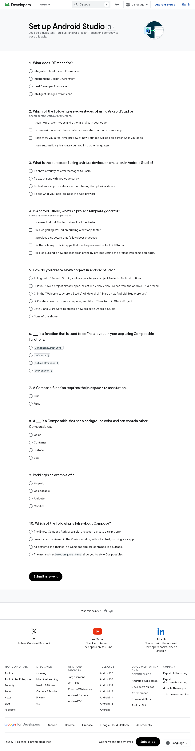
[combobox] (91, 4)
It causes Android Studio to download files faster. (65, 222)
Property (39, 483)
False (37, 403)
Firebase (87, 725)
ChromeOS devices (80, 689)
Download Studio (142, 699)
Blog (7, 703)
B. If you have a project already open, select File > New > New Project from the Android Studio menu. (96, 286)
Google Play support (175, 688)
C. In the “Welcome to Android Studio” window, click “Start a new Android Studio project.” (91, 293)
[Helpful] (105, 611)
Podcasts (10, 709)
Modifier (39, 506)
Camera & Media (46, 691)
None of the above (46, 316)
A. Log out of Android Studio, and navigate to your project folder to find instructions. (88, 278)
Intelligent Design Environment (53, 94)
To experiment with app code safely (56, 178)
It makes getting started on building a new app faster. (67, 230)
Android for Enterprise (18, 679)
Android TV (75, 701)
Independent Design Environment (54, 79)
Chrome (70, 725)
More (43, 4)
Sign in (185, 4)
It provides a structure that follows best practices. (66, 237)
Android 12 (106, 703)
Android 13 (106, 697)
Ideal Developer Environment (52, 86)
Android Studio (165, 4)
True (36, 396)
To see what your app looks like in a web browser (64, 194)
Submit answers (46, 576)
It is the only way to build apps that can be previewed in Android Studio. (79, 245)
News (8, 697)
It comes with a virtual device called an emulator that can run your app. (78, 130)
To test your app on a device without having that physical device (74, 186)
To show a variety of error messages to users (62, 171)
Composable (42, 491)
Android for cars (78, 695)
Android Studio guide (144, 680)
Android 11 (106, 709)
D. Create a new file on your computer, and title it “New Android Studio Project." (84, 301)
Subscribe (148, 742)
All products (144, 725)
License (21, 741)
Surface (39, 450)
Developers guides (143, 687)
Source (9, 691)
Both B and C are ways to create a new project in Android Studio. (75, 309)
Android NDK (139, 705)
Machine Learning (47, 679)
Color (37, 435)
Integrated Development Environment (57, 71)
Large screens (76, 677)
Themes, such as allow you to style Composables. (78, 554)
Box (36, 457)
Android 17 (106, 673)
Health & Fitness (45, 685)
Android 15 (106, 685)
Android (9, 673)
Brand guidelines (40, 741)
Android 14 (106, 691)
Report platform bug (175, 673)
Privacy (40, 697)
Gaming (41, 673)
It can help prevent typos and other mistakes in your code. (70, 122)
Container (40, 442)
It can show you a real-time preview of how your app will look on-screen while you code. (89, 138)
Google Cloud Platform (114, 725)
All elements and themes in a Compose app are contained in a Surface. (78, 547)
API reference (140, 693)
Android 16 (106, 679)
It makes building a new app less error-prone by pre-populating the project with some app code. (94, 253)
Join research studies (176, 694)
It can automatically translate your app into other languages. (72, 145)
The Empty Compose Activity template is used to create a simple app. (77, 531)
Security (9, 685)
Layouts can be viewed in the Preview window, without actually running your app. (84, 539)
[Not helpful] (111, 611)
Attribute (39, 498)
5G (38, 703)
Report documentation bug (175, 680)
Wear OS (73, 683)
